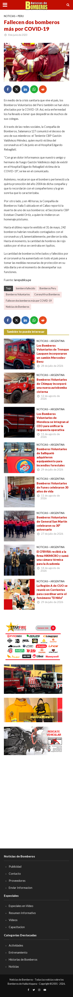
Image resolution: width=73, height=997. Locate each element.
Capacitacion (17, 927)
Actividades (16, 945)
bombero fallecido (25, 288)
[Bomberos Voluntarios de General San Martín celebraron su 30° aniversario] (19, 525)
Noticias (9, 16)
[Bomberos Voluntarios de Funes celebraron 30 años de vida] (19, 491)
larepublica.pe (22, 280)
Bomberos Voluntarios (18, 294)
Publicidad (15, 866)
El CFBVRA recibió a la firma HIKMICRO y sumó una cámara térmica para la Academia (53, 557)
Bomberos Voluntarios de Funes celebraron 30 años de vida (52, 487)
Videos (13, 920)
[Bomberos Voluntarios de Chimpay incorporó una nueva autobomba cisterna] (19, 387)
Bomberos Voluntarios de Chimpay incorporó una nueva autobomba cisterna (52, 385)
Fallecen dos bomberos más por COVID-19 (29, 300)
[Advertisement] (36, 796)
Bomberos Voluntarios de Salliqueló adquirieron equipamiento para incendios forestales (52, 457)
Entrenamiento (18, 952)
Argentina (57, 341)
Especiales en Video (21, 906)
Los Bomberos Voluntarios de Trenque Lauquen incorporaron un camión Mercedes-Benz (53, 353)
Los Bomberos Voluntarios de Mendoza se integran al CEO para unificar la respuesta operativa (53, 422)
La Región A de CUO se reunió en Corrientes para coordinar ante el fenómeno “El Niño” (52, 591)
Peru (21, 16)
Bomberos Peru (48, 288)
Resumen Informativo (22, 913)
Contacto (15, 873)
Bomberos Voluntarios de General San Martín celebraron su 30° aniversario (52, 523)
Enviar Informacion (20, 887)
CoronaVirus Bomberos (47, 294)
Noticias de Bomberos (17, 306)
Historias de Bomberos (23, 959)
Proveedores (17, 880)
